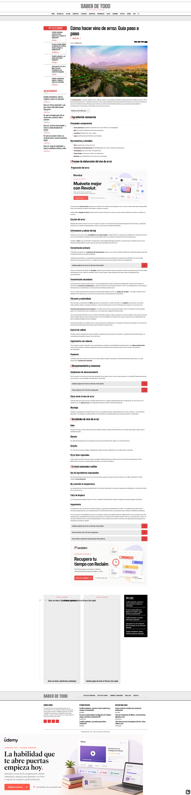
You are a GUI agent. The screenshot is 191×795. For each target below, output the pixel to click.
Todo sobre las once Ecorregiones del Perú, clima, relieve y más (130, 723)
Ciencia (54, 74)
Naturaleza (118, 719)
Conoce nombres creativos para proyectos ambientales (128, 709)
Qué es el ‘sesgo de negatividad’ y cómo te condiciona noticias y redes (55, 147)
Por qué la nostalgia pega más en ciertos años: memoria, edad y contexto (54, 117)
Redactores (78, 43)
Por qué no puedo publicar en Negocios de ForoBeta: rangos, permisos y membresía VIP (59, 47)
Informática (55, 52)
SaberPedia (55, 85)
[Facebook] (135, 42)
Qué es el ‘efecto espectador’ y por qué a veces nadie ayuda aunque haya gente (55, 107)
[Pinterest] (142, 42)
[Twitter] (139, 42)
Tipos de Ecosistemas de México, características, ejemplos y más (130, 716)
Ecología (117, 712)
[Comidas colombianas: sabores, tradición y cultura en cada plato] (47, 81)
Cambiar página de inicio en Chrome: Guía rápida (102, 681)
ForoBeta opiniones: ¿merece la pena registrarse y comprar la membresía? (59, 35)
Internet (54, 40)
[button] (138, 13)
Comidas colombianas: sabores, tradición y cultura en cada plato (58, 80)
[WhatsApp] (145, 42)
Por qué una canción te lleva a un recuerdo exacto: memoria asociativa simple (55, 138)
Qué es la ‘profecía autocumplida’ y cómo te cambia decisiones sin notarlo (55, 127)
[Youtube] (57, 721)
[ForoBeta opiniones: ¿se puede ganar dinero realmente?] (47, 58)
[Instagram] (49, 721)
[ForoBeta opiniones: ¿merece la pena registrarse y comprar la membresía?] (47, 34)
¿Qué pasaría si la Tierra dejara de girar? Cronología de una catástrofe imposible (59, 69)
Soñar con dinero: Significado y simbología (62, 681)
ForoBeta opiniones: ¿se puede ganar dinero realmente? (58, 58)
